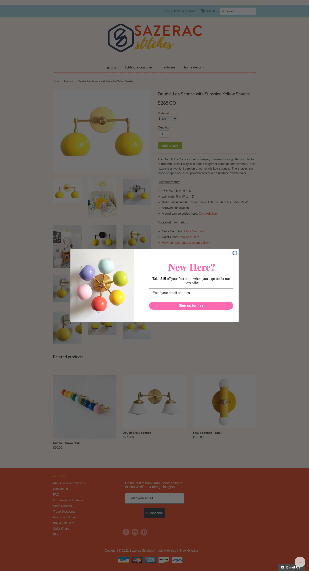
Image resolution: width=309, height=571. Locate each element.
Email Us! (293, 567)
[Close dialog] (235, 253)
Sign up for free (191, 305)
